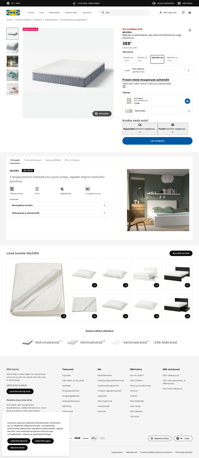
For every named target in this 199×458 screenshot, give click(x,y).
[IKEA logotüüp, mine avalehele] (13, 12)
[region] (68, 73)
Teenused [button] (87, 12)
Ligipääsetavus (117, 452)
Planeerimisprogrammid (108, 385)
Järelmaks (66, 385)
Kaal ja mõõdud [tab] (53, 160)
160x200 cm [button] (128, 37)
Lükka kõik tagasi (42, 441)
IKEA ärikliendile (137, 401)
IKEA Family (135, 406)
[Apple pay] (94, 438)
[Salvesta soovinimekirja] (190, 30)
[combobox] (124, 12)
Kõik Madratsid (165, 342)
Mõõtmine (67, 406)
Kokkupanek (67, 411)
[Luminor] (85, 438)
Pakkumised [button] (54, 12)
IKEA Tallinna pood (171, 375)
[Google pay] (102, 438)
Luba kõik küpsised (19, 441)
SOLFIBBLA (138, 98)
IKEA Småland (136, 380)
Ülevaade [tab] (15, 160)
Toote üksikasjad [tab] (32, 160)
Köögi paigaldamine (71, 396)
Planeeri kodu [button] (71, 12)
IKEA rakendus (136, 411)
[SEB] (77, 438)
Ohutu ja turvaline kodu (140, 385)
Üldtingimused (131, 452)
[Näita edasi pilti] (108, 73)
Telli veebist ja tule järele (73, 380)
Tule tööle (134, 416)
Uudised (133, 396)
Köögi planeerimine (70, 390)
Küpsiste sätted (17, 448)
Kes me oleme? (137, 375)
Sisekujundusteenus (71, 401)
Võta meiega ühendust (184, 452)
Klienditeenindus (105, 375)
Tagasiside (102, 396)
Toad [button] (41, 12)
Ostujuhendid (103, 406)
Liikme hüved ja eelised (16, 385)
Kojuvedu (66, 375)
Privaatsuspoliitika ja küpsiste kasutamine (156, 452)
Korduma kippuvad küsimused (111, 380)
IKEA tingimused (105, 401)
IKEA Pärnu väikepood (172, 388)
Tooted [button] (31, 12)
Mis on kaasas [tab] (72, 160)
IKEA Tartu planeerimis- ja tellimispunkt (174, 382)
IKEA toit (134, 390)
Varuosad (102, 411)
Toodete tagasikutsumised (109, 390)
